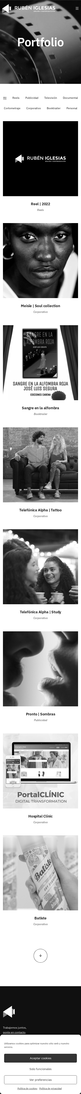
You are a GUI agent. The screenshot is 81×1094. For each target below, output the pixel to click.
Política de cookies (27, 1088)
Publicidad (31, 98)
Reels (15, 98)
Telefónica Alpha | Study (40, 611)
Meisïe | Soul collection (40, 305)
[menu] (77, 8)
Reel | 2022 (40, 203)
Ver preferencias (40, 1080)
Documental (70, 98)
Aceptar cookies (40, 1058)
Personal (71, 108)
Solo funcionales (40, 1069)
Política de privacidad (50, 1088)
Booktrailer (54, 108)
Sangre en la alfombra (40, 407)
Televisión (50, 98)
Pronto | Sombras (40, 713)
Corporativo (33, 108)
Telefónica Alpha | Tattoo (40, 509)
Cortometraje (12, 108)
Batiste (40, 917)
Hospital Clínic (40, 816)
